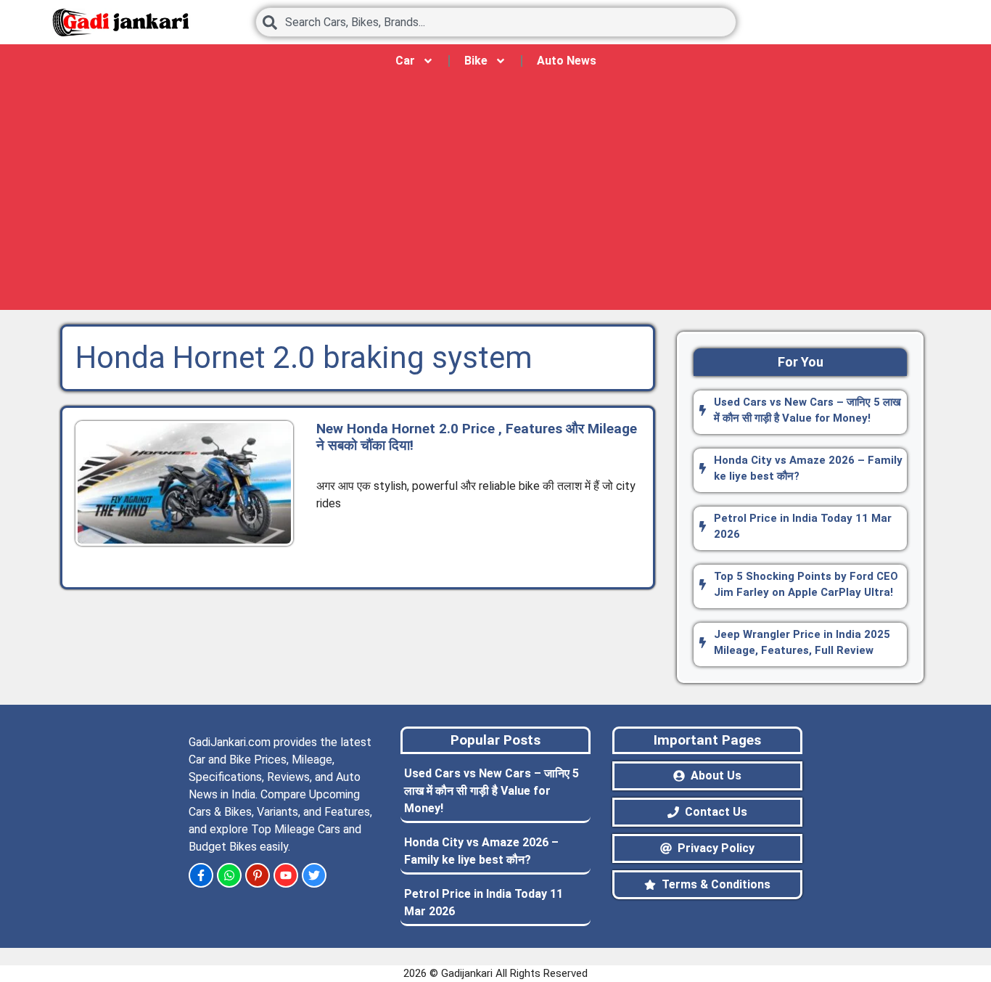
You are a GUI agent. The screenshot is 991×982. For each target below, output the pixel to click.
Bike (476, 60)
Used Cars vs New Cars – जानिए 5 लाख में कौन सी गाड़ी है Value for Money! (491, 790)
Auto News (566, 60)
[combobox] (495, 22)
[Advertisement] (495, 201)
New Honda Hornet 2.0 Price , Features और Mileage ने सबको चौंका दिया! (476, 437)
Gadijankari (467, 973)
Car (405, 60)
